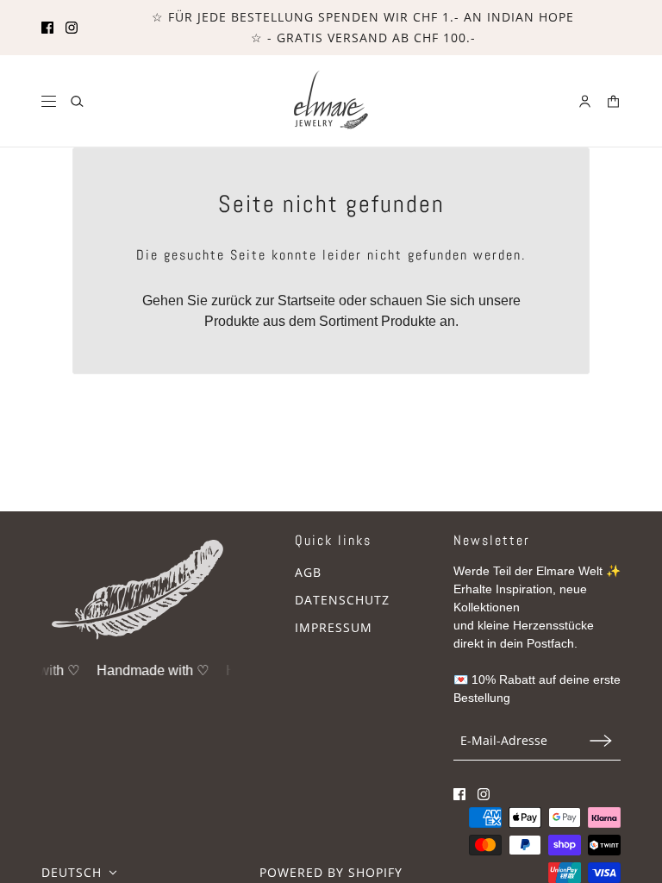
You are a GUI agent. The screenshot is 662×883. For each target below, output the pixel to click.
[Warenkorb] (613, 101)
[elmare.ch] (331, 101)
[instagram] (71, 27)
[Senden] (600, 740)
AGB (308, 572)
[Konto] (585, 101)
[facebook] (47, 27)
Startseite (306, 300)
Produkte (408, 321)
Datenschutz (342, 600)
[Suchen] (77, 101)
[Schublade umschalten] (48, 101)
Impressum (333, 627)
